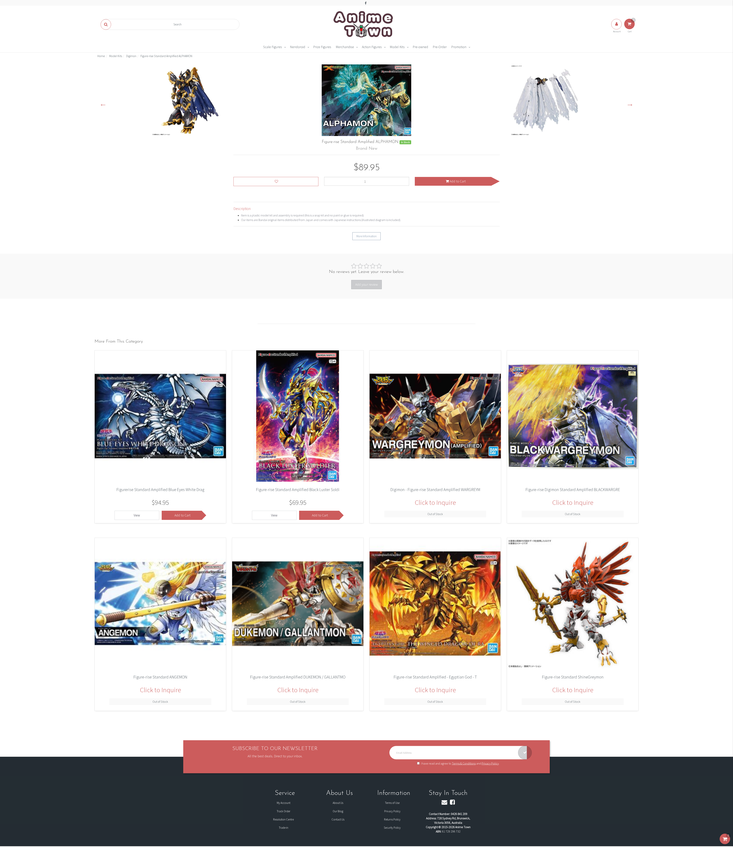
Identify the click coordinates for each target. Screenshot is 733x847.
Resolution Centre (283, 819)
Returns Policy (392, 819)
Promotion (458, 47)
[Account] (616, 28)
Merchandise (345, 47)
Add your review (366, 284)
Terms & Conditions (464, 763)
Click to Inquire (435, 502)
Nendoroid (297, 47)
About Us (338, 803)
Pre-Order (440, 47)
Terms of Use (392, 803)
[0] (725, 843)
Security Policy (392, 827)
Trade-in (283, 827)
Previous (103, 103)
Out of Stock (435, 514)
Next (630, 103)
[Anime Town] (363, 24)
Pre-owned (420, 47)
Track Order (283, 811)
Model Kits (397, 47)
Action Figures (372, 47)
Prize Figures (322, 47)
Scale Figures (272, 47)
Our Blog (338, 811)
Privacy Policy (490, 763)
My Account (283, 803)
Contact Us (338, 819)
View (137, 515)
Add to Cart (457, 181)
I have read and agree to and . (460, 763)
